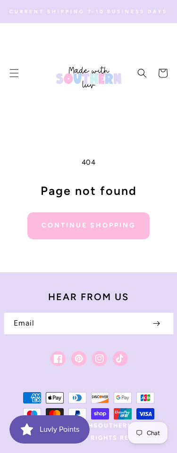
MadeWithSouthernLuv (101, 425)
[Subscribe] (156, 323)
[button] (14, 73)
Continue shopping (88, 225)
